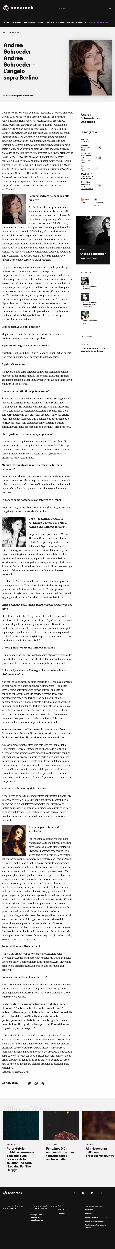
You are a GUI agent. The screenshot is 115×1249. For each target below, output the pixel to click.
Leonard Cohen (47, 352)
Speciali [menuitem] (70, 22)
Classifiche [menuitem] (81, 22)
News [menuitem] (40, 22)
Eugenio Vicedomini (24, 95)
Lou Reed (19, 352)
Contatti (61, 1210)
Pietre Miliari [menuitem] (29, 22)
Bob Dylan (30, 352)
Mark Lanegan (52, 173)
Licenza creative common (95, 1206)
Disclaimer (89, 1210)
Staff (60, 1206)
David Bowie (8, 156)
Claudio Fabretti (9, 1209)
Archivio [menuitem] (60, 22)
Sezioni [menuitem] (5, 22)
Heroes (65, 152)
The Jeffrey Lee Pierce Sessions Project (38, 1008)
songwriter (17, 32)
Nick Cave (20, 173)
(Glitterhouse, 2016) (86, 168)
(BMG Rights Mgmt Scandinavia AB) (87, 185)
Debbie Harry (34, 173)
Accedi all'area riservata (95, 1221)
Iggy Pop (9, 173)
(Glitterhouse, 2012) (86, 147)
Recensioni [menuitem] (16, 22)
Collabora (61, 1213)
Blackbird (46, 112)
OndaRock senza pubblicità (96, 1217)
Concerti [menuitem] (50, 22)
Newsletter (89, 1213)
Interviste (7, 32)
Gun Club (34, 165)
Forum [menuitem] (92, 22)
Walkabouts (53, 140)
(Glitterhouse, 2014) (86, 157)
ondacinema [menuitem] (102, 22)
